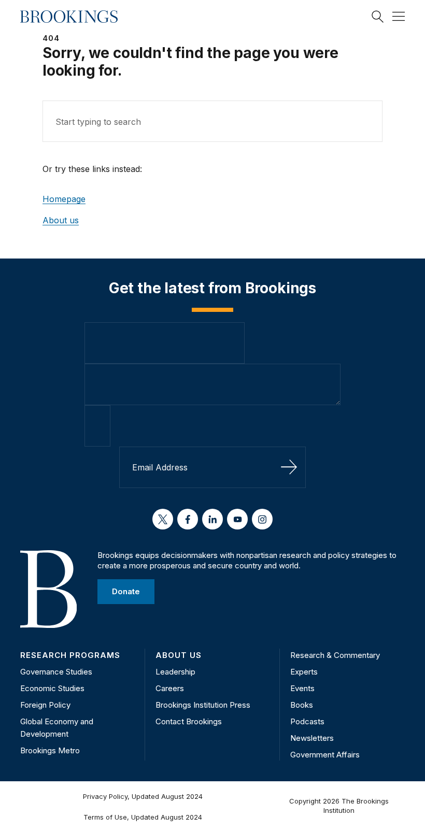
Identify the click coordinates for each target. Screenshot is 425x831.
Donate (126, 591)
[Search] (378, 16)
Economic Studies (52, 688)
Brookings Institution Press (202, 705)
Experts (304, 672)
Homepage (64, 199)
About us (60, 220)
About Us (178, 655)
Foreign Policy (45, 705)
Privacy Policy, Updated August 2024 (143, 796)
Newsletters (312, 738)
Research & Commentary (335, 655)
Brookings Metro (50, 750)
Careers (169, 688)
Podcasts (307, 721)
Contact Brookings (188, 721)
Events (302, 688)
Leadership (175, 672)
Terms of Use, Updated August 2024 (142, 817)
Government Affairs (325, 755)
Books (301, 705)
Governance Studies (56, 672)
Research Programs (70, 655)
